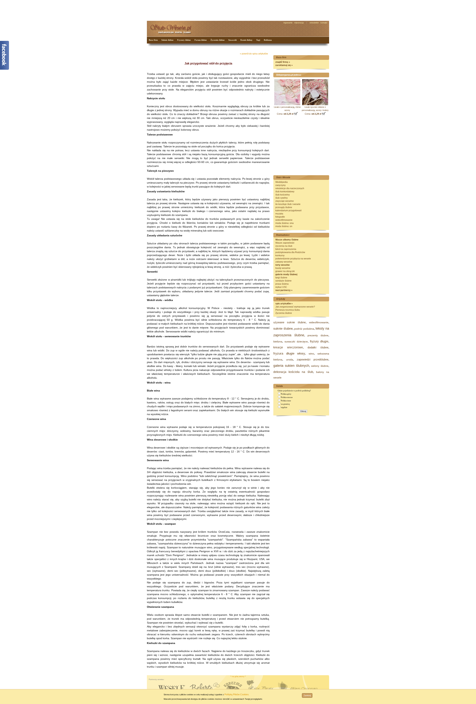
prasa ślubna (282, 284)
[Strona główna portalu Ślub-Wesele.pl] (173, 28)
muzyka (279, 213)
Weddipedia (281, 182)
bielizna (277, 341)
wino (311, 353)
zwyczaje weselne (284, 201)
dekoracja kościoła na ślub (293, 371)
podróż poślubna (304, 328)
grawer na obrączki (285, 271)
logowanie (288, 23)
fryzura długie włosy (289, 353)
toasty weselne (282, 268)
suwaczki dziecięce (296, 341)
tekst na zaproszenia (285, 249)
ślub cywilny (281, 198)
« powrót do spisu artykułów (254, 53)
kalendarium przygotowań (288, 210)
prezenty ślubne (318, 335)
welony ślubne (319, 365)
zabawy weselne (283, 261)
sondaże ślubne (283, 280)
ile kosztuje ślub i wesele (287, 204)
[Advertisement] (216, 10)
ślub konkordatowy (284, 191)
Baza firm (153, 40)
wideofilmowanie (283, 220)
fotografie (280, 217)
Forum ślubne (200, 40)
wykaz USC (281, 287)
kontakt (324, 23)
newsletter (314, 23)
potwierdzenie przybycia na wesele (293, 258)
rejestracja (299, 23)
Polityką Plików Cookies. (236, 694)
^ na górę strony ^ (238, 676)
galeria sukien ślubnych (291, 366)
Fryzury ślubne (184, 40)
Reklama (268, 40)
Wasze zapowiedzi (284, 243)
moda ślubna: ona (284, 223)
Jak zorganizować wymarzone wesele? (295, 306)
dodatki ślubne (318, 347)
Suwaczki (232, 40)
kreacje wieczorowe (288, 347)
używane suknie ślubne (289, 322)
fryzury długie (319, 341)
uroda (289, 359)
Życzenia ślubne (217, 40)
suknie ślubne (283, 328)
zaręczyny (280, 185)
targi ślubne (281, 277)
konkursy (279, 255)
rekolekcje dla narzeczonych (289, 188)
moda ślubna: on (283, 226)
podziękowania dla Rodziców (290, 252)
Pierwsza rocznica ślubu (287, 310)
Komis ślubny (246, 40)
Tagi (258, 40)
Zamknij (307, 695)
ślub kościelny (282, 194)
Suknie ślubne (167, 40)
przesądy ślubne (283, 207)
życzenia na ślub (283, 246)
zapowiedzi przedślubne (312, 359)
